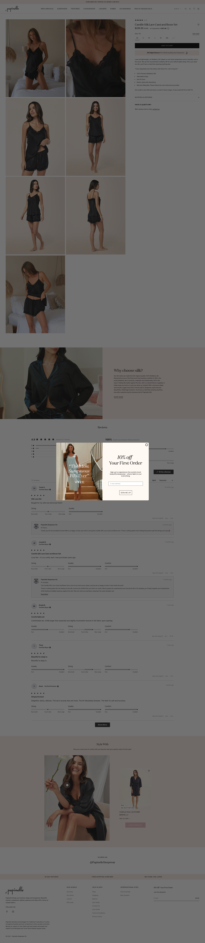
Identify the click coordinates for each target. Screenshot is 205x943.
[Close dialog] (146, 445)
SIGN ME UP (126, 492)
